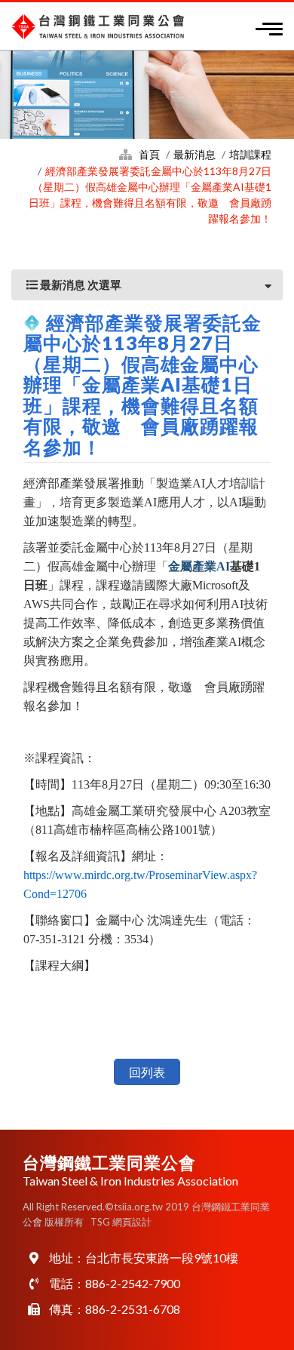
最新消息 (194, 154)
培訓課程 (250, 154)
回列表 (147, 1072)
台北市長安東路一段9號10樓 (161, 1257)
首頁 (149, 154)
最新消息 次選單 (79, 284)
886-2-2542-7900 (132, 1283)
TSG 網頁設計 (121, 1222)
